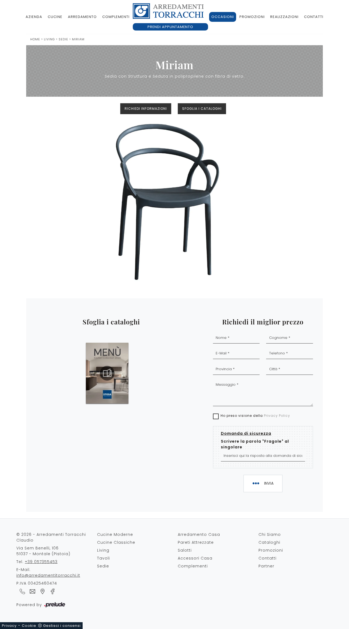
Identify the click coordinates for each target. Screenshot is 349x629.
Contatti (313, 16)
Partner (266, 566)
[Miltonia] (48, 109)
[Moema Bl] (301, 109)
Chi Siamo (269, 534)
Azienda (34, 16)
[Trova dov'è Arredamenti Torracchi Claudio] (42, 591)
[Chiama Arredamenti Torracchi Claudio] (21, 591)
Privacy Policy (277, 415)
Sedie (64, 39)
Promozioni (252, 16)
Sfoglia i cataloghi (202, 108)
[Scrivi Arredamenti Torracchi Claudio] (31, 591)
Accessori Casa (195, 558)
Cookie (29, 625)
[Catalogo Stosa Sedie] (107, 373)
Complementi (116, 16)
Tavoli (103, 558)
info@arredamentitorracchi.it (48, 575)
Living (49, 39)
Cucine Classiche (116, 542)
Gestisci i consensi (62, 625)
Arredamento (82, 16)
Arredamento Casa (199, 534)
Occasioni (222, 16)
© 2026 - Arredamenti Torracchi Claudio (51, 537)
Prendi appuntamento (170, 27)
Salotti (185, 550)
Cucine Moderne (115, 534)
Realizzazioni (284, 16)
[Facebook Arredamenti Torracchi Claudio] (51, 591)
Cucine (55, 16)
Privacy (9, 625)
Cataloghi (269, 542)
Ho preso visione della (255, 415)
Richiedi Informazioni (146, 108)
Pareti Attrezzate (196, 542)
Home (35, 39)
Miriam (78, 39)
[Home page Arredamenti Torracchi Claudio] (168, 11)
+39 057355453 (41, 561)
